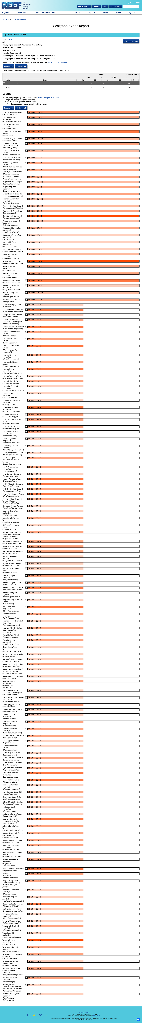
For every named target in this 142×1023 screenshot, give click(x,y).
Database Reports (20, 19)
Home (5, 19)
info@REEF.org (96, 1015)
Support (92, 13)
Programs (5, 13)
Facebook (27, 1016)
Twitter (40, 1016)
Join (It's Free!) (84, 6)
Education (76, 13)
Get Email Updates (84, 1012)
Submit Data (115, 6)
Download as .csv (131, 41)
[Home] (16, 6)
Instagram (34, 1016)
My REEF (132, 13)
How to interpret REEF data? (57, 62)
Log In (129, 3)
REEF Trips (22, 13)
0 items (137, 3)
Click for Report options (16, 35)
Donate (96, 6)
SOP (10, 39)
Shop (105, 6)
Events (118, 13)
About (105, 13)
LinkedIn (47, 1016)
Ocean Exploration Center (46, 13)
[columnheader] (102, 74)
